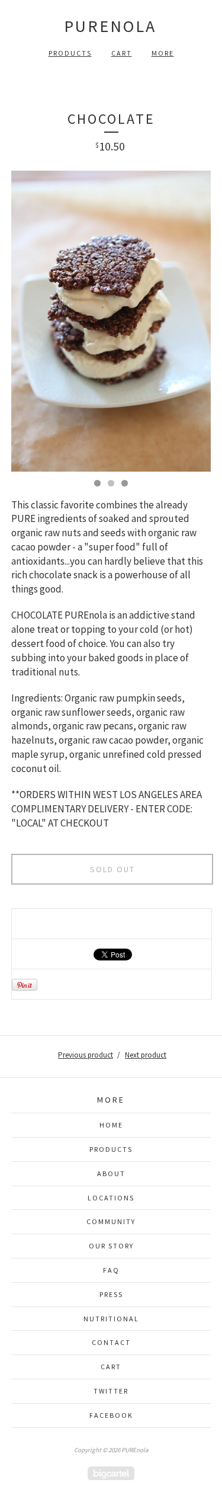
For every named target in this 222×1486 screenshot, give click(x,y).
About (111, 1173)
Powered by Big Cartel (111, 1473)
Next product (145, 1055)
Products (70, 53)
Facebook (111, 1415)
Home (111, 1124)
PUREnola (110, 26)
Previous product (85, 1055)
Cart (121, 53)
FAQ (111, 1270)
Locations (111, 1197)
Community (111, 1221)
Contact (111, 1342)
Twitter (111, 1390)
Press (111, 1294)
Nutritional (111, 1318)
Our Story (111, 1245)
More (163, 53)
